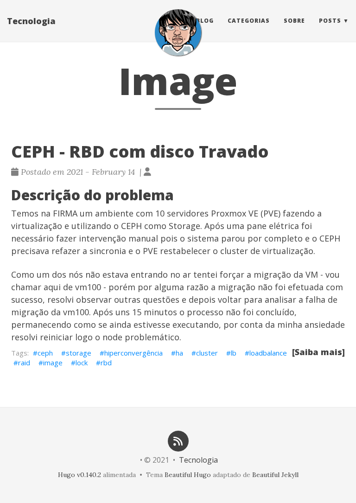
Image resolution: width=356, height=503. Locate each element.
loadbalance (268, 352)
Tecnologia (31, 20)
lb (233, 352)
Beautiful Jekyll (275, 475)
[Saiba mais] (318, 351)
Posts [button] (330, 21)
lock (82, 362)
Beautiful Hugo (188, 475)
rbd (106, 362)
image (53, 362)
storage (78, 352)
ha (179, 352)
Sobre (294, 21)
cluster (207, 352)
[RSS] (178, 440)
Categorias (249, 21)
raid (24, 362)
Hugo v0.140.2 (79, 475)
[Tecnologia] (178, 32)
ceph (45, 352)
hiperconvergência (133, 352)
